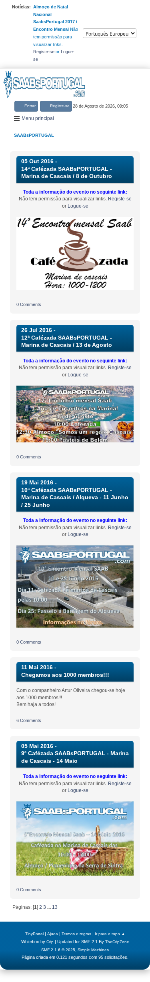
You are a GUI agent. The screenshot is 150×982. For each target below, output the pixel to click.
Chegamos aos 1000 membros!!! (65, 675)
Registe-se (43, 51)
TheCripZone (117, 942)
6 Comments (28, 720)
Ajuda (52, 934)
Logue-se (78, 206)
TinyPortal (34, 934)
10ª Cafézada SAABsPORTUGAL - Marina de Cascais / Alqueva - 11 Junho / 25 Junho (74, 497)
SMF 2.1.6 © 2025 (58, 950)
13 (55, 907)
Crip (50, 942)
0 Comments (28, 304)
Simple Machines (93, 950)
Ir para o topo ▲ (110, 934)
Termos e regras (76, 934)
